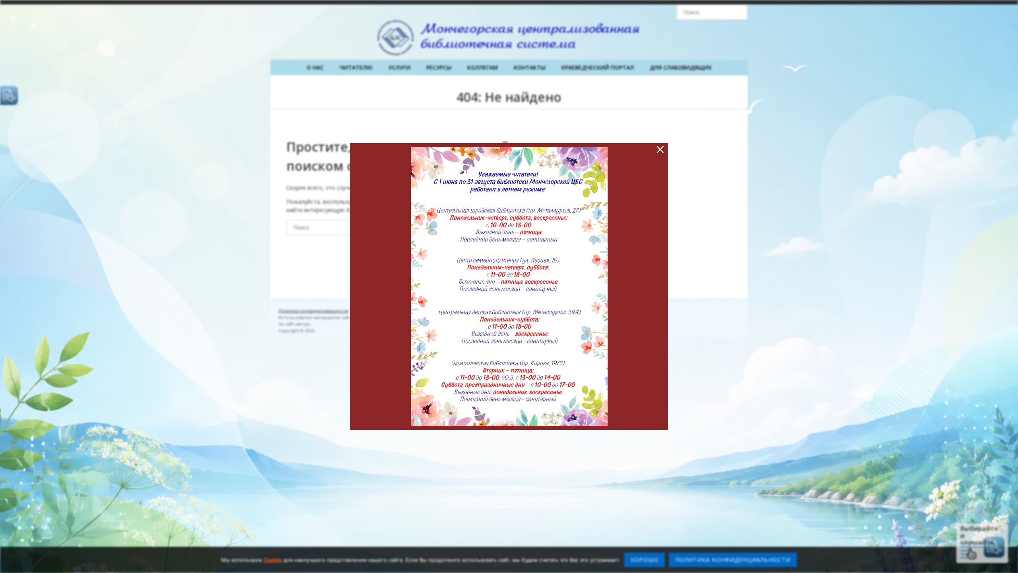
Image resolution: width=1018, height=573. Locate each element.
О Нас (315, 67)
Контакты (530, 67)
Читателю (356, 67)
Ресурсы (438, 67)
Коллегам (482, 67)
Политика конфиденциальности (313, 311)
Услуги (399, 67)
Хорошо (645, 559)
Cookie (273, 560)
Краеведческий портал (597, 67)
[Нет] (1008, 560)
